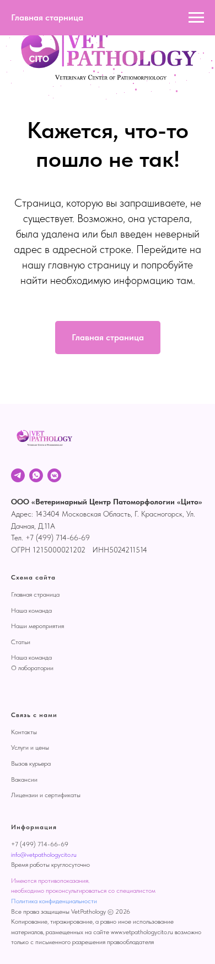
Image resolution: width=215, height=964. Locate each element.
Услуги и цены (30, 747)
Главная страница (35, 594)
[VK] (54, 475)
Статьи (20, 642)
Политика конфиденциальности (54, 901)
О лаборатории (32, 668)
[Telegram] (18, 475)
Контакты (24, 732)
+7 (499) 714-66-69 (39, 844)
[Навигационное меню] (196, 17)
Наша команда (31, 610)
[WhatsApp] (36, 475)
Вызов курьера (31, 763)
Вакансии (24, 779)
